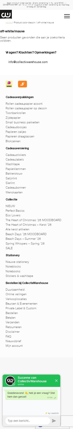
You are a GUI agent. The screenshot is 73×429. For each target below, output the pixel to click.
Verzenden (12, 322)
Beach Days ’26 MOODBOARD (26, 234)
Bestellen (12, 313)
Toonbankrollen (16, 113)
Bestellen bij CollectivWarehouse (27, 283)
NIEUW (10, 206)
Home (9, 22)
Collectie (11, 200)
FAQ (8, 336)
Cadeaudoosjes (16, 127)
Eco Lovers (13, 215)
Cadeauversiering (17, 148)
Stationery (12, 255)
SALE (9, 248)
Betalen (11, 317)
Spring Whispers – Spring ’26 (25, 243)
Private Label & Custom (21, 308)
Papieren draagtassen (20, 136)
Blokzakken (13, 141)
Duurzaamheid (15, 289)
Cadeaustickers (16, 155)
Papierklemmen (16, 169)
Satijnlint (11, 178)
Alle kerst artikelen (17, 229)
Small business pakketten (23, 122)
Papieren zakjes (16, 131)
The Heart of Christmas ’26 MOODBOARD (33, 220)
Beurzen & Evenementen (21, 303)
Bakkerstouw (14, 173)
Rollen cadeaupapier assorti (24, 103)
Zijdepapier (13, 117)
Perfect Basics (15, 210)
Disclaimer (13, 331)
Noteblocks (13, 266)
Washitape (13, 164)
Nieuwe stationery (17, 262)
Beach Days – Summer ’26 (23, 238)
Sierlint (10, 183)
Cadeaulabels (15, 159)
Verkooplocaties (16, 299)
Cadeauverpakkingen (19, 97)
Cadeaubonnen (16, 187)
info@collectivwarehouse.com (28, 62)
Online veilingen (16, 294)
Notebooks (13, 271)
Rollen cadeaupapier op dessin (26, 108)
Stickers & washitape (19, 276)
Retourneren (14, 327)
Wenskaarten (14, 192)
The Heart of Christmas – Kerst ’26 (29, 224)
